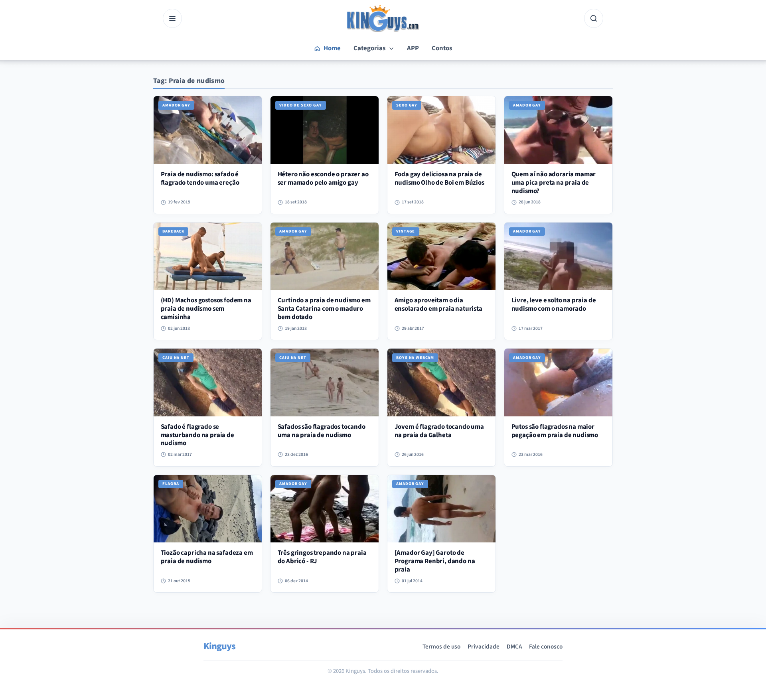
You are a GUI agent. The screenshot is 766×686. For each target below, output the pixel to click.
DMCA (514, 646)
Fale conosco (546, 646)
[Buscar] (593, 18)
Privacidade (483, 646)
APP (413, 48)
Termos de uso (441, 646)
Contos (442, 48)
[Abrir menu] (172, 18)
